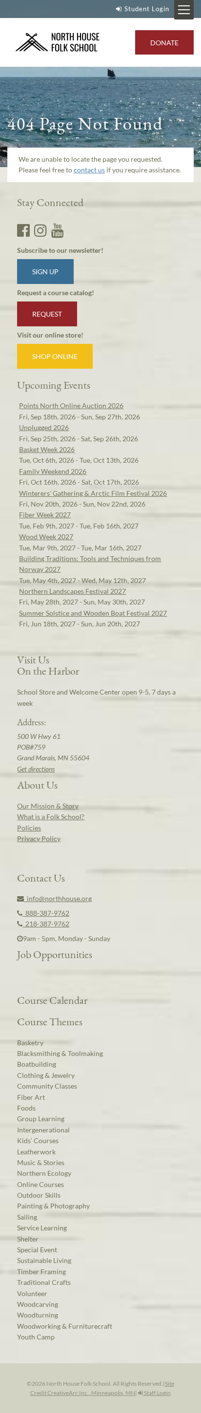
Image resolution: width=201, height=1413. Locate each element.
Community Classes (47, 1086)
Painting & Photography (53, 1206)
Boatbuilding (36, 1064)
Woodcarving (37, 1304)
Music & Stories (40, 1162)
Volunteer (32, 1293)
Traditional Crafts (44, 1282)
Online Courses (40, 1184)
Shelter (28, 1239)
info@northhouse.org (58, 898)
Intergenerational (43, 1130)
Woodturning (37, 1315)
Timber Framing (41, 1271)
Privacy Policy (38, 838)
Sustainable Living (44, 1260)
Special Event (37, 1249)
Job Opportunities (54, 954)
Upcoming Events (53, 385)
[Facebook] (23, 230)
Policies (29, 828)
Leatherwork (36, 1152)
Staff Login (157, 1392)
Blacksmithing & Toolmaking (60, 1053)
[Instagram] (40, 230)
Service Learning (42, 1228)
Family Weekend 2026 (52, 471)
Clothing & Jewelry (46, 1075)
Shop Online (55, 356)
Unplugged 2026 (44, 427)
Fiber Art (31, 1097)
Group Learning (40, 1118)
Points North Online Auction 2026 (71, 405)
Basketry (30, 1042)
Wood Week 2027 (46, 536)
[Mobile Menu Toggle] (184, 9)
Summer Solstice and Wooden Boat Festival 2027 (93, 613)
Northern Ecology (44, 1173)
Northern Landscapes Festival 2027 (72, 591)
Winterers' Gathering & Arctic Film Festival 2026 (93, 493)
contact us (89, 170)
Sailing (27, 1217)
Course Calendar (52, 1000)
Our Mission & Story (48, 806)
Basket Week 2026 (47, 449)
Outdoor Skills (38, 1195)
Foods (26, 1108)
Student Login (146, 9)
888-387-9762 (45, 913)
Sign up (45, 271)
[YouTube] (57, 230)
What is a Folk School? (50, 816)
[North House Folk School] (57, 42)
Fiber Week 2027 (45, 514)
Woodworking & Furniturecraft (64, 1326)
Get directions (36, 769)
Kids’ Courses (38, 1140)
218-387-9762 (45, 924)
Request (47, 314)
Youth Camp (36, 1337)
